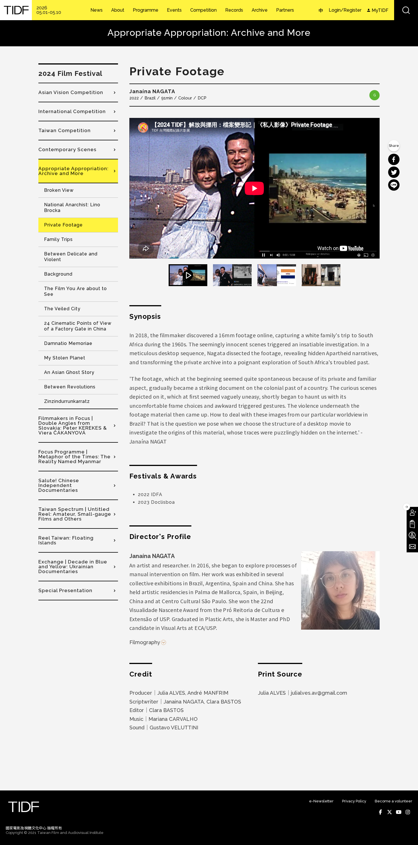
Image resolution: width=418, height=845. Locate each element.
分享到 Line (394, 185)
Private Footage (63, 225)
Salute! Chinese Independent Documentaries (58, 485)
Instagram (407, 812)
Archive (260, 10)
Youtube (398, 812)
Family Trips (58, 239)
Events (174, 10)
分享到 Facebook (394, 159)
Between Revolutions (70, 387)
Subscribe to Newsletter (412, 546)
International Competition (72, 111)
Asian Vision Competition (70, 92)
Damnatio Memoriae (68, 343)
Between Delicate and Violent (71, 256)
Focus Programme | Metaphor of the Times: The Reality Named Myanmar (74, 456)
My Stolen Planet (64, 358)
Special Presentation (65, 590)
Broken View (59, 190)
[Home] (16, 10)
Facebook (380, 812)
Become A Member (412, 512)
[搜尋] (406, 10)
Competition (203, 10)
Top (406, 833)
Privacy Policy (354, 801)
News (96, 10)
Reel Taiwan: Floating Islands (66, 540)
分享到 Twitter (394, 172)
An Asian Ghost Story (69, 372)
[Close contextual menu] (406, 506)
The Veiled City (62, 308)
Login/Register (345, 10)
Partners (285, 10)
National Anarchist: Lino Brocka (72, 207)
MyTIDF (380, 10)
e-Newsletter (321, 801)
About (117, 10)
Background (58, 274)
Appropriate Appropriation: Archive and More (73, 171)
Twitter (389, 812)
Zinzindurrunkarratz (67, 401)
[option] (254, 188)
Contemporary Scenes (67, 149)
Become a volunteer (393, 801)
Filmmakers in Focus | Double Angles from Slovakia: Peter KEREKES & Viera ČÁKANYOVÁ (72, 425)
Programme (145, 10)
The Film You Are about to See (75, 291)
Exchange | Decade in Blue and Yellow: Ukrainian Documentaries (72, 566)
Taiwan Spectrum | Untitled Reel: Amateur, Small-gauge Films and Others (74, 514)
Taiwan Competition (64, 130)
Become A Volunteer (412, 535)
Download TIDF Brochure (412, 524)
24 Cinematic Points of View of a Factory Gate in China (77, 326)
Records (234, 10)
